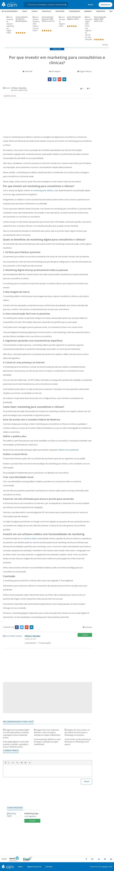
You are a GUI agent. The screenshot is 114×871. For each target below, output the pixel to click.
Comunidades (74, 11)
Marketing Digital (10, 96)
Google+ (59, 79)
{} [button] (29, 763)
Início (15, 11)
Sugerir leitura (85, 71)
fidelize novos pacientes (69, 450)
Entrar (90, 5)
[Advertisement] (47, 117)
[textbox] (47, 770)
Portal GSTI (9, 4)
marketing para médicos (43, 190)
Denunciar (88, 627)
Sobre (20, 867)
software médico (30, 538)
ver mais (105, 45)
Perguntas (100, 11)
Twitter (54, 79)
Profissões (60, 11)
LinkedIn (64, 79)
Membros (88, 11)
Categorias (8, 11)
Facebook (50, 79)
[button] (5, 762)
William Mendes (18, 88)
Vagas (24, 11)
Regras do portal (34, 867)
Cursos (34, 11)
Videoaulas (46, 11)
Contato (48, 867)
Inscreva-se (105, 5)
